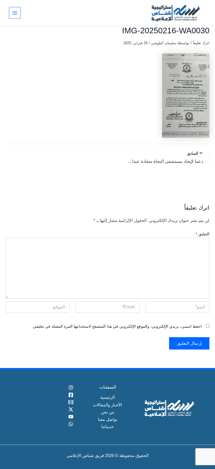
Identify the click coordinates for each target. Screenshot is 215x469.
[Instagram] (46, 387)
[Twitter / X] (46, 409)
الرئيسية (107, 397)
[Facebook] (46, 394)
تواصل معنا (107, 419)
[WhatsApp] (46, 423)
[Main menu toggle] (15, 13)
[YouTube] (46, 416)
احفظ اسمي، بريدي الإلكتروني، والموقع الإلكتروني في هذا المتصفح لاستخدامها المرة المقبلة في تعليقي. (117, 326)
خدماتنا (107, 427)
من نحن (107, 412)
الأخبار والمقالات (107, 405)
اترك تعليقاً (201, 43)
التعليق (202, 234)
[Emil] (46, 402)
